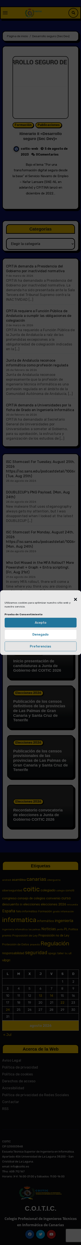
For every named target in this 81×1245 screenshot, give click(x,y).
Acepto (40, 623)
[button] (73, 597)
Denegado (40, 634)
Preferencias (40, 646)
